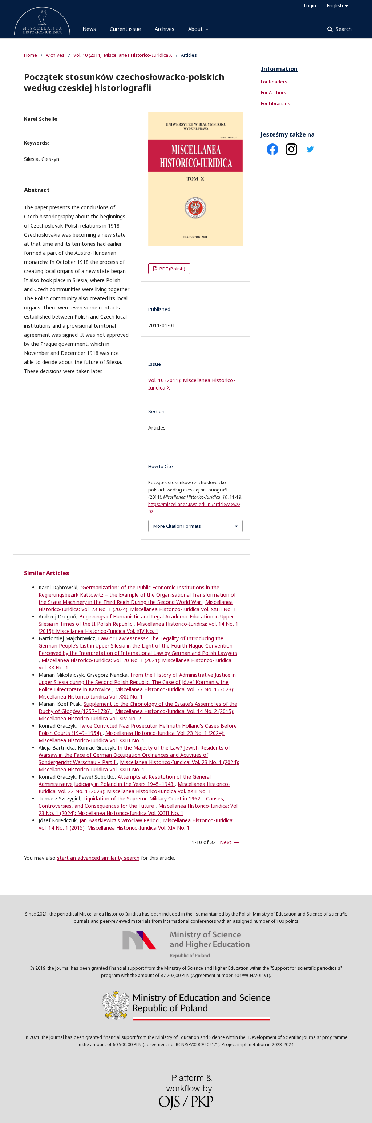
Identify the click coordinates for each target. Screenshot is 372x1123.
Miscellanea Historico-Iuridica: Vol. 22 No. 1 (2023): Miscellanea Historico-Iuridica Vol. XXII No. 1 (136, 693)
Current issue (125, 28)
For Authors (273, 92)
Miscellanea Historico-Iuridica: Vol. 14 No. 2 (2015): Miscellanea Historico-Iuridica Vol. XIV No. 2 (136, 715)
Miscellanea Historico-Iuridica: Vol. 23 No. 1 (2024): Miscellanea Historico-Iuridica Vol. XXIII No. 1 (137, 605)
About (196, 28)
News (89, 28)
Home (30, 55)
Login (310, 5)
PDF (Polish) (171, 268)
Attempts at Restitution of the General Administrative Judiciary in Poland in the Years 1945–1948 (125, 780)
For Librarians (275, 103)
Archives (164, 28)
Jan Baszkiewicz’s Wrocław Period (120, 820)
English (335, 5)
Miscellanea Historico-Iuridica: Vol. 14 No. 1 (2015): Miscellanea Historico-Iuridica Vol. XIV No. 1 (138, 627)
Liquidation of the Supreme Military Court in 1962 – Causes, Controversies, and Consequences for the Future (132, 802)
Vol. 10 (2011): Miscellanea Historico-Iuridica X (122, 55)
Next (225, 842)
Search (343, 28)
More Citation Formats (177, 526)
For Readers (274, 81)
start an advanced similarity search (98, 857)
